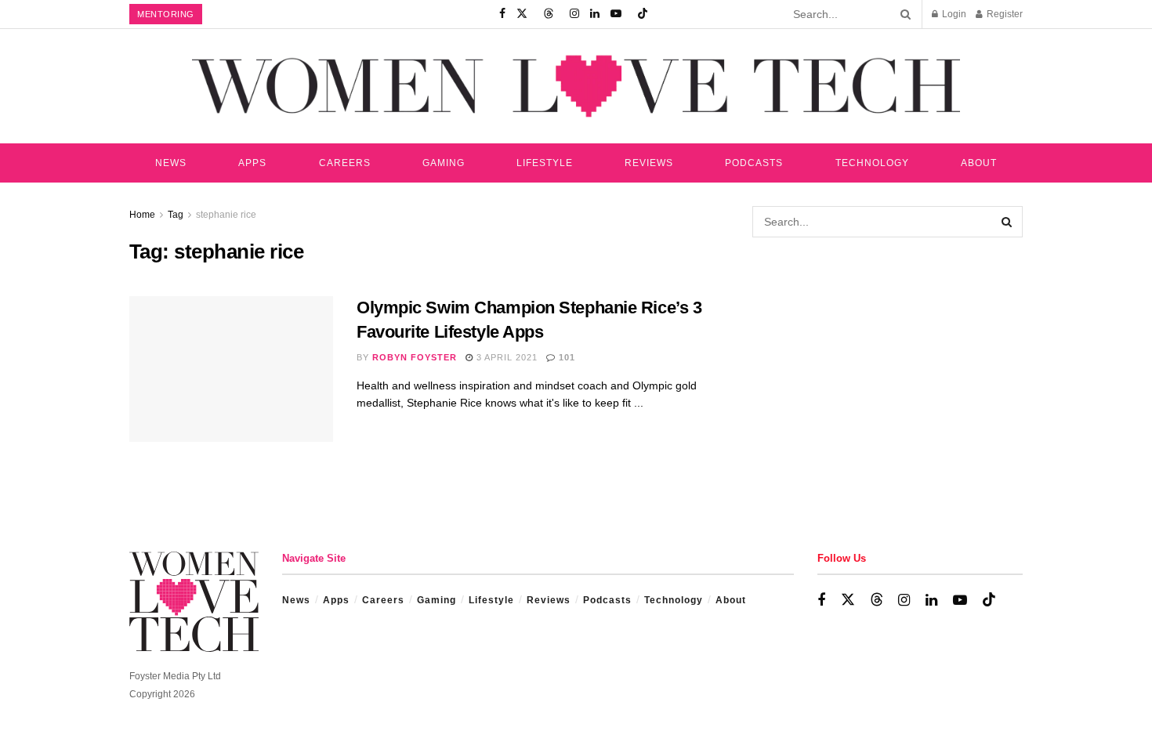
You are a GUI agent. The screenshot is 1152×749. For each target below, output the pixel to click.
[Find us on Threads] (548, 14)
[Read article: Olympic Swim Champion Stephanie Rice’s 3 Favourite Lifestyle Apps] (231, 369)
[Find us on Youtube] (615, 14)
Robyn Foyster (414, 357)
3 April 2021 (505, 357)
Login (953, 14)
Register (1003, 14)
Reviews (649, 162)
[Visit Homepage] (576, 85)
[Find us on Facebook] (502, 14)
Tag (175, 214)
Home (142, 214)
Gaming (443, 162)
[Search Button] (903, 14)
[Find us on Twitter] (521, 14)
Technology (872, 162)
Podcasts (754, 162)
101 (565, 357)
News (171, 162)
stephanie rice (226, 214)
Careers (345, 162)
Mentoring (165, 14)
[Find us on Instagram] (574, 14)
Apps (252, 162)
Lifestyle (544, 162)
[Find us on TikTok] (642, 14)
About (979, 162)
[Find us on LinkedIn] (595, 14)
